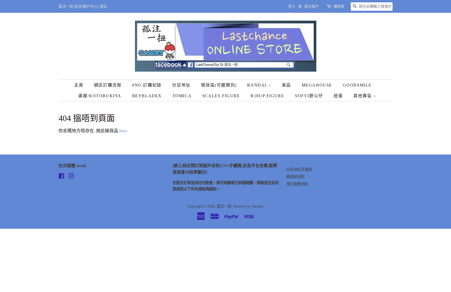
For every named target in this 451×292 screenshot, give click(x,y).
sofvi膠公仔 (309, 96)
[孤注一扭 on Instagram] (71, 177)
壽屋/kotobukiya (99, 96)
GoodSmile (357, 85)
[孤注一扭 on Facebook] (61, 177)
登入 (291, 6)
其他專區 (363, 96)
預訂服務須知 (297, 184)
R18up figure (267, 96)
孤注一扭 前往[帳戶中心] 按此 (82, 6)
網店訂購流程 (108, 85)
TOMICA (182, 96)
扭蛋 (338, 96)
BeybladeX (147, 96)
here (123, 130)
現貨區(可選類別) (218, 85)
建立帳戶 (311, 6)
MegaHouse (317, 85)
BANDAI (257, 85)
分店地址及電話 (299, 169)
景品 (286, 85)
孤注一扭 (224, 206)
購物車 (339, 6)
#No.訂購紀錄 (147, 85)
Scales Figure (221, 96)
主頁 (78, 85)
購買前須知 (295, 177)
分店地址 (181, 85)
